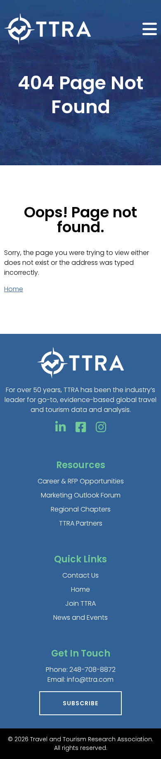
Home (13, 289)
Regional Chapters (81, 509)
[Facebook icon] (81, 427)
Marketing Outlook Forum (81, 495)
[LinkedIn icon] (60, 427)
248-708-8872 (92, 669)
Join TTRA (80, 603)
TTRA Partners (80, 523)
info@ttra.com (90, 679)
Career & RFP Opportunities (81, 481)
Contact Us (80, 575)
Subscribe (80, 703)
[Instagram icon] (101, 427)
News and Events (80, 617)
